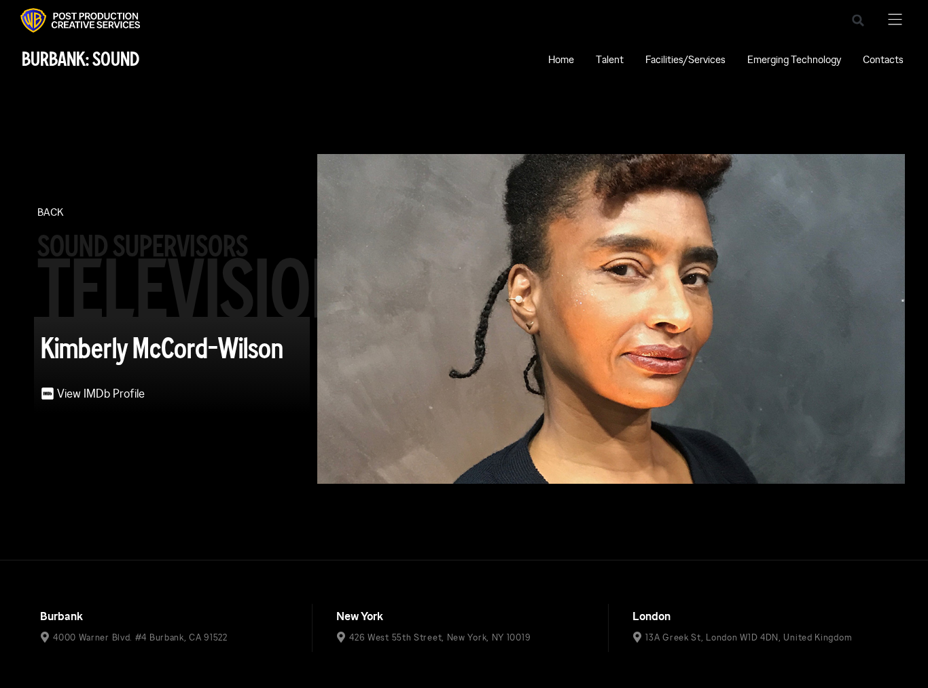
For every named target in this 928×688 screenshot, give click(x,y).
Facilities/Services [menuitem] (685, 59)
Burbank (61, 616)
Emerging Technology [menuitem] (794, 59)
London (651, 616)
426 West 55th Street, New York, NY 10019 (440, 637)
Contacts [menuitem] (883, 59)
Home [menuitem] (561, 59)
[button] (858, 20)
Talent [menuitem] (610, 59)
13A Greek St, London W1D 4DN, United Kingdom (748, 637)
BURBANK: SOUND (80, 59)
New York (359, 616)
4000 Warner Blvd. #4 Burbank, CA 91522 (140, 637)
